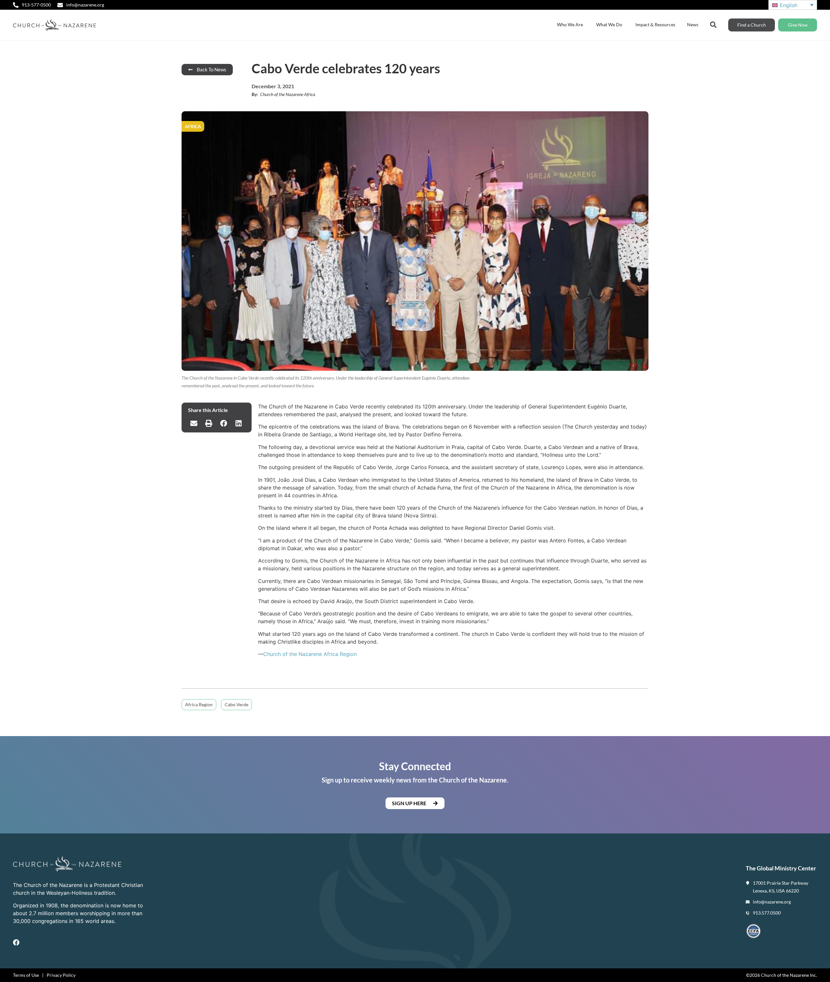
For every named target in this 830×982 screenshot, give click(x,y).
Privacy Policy (61, 975)
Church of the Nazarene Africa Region (310, 654)
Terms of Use (26, 975)
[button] (194, 423)
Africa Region (199, 704)
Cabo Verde (236, 704)
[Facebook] (16, 942)
